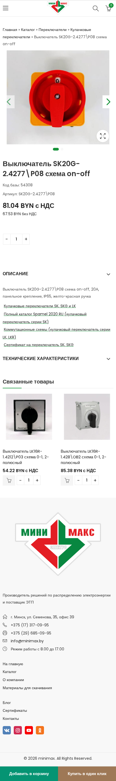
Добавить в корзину (29, 773)
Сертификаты (15, 710)
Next (108, 100)
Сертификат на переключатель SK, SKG (39, 344)
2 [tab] (62, 149)
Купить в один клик (87, 773)
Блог (7, 702)
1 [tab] (56, 149)
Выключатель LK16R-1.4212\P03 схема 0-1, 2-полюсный (26, 456)
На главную (13, 664)
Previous (8, 100)
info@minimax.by (27, 641)
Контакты (11, 718)
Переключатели (53, 29)
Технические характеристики (41, 358)
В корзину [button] (9, 480)
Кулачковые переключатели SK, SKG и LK (40, 306)
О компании (13, 679)
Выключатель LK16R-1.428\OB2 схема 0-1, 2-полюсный (83, 456)
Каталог (28, 29)
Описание (15, 274)
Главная (10, 29)
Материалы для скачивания (27, 688)
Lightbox (103, 136)
